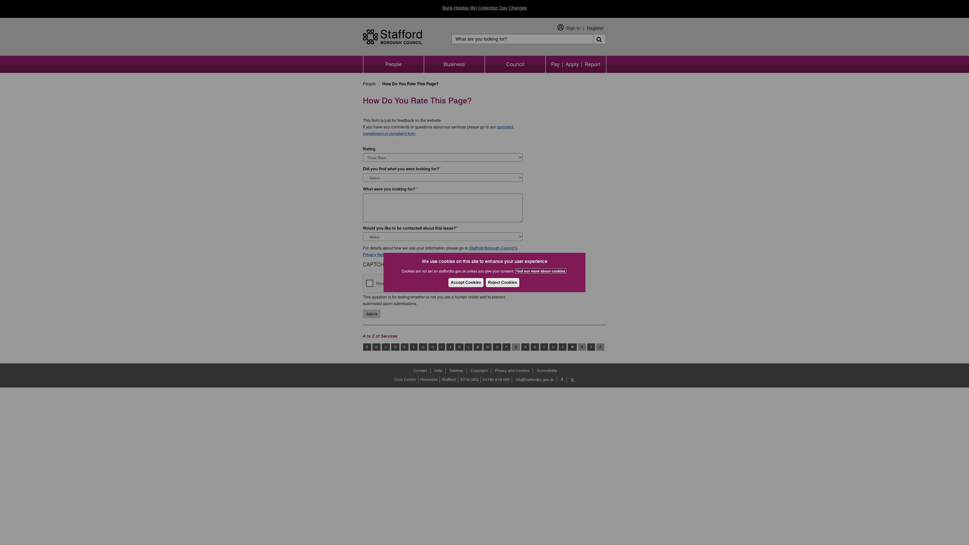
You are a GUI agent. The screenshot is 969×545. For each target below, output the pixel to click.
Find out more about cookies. (540, 271)
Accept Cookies (466, 282)
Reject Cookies (502, 282)
